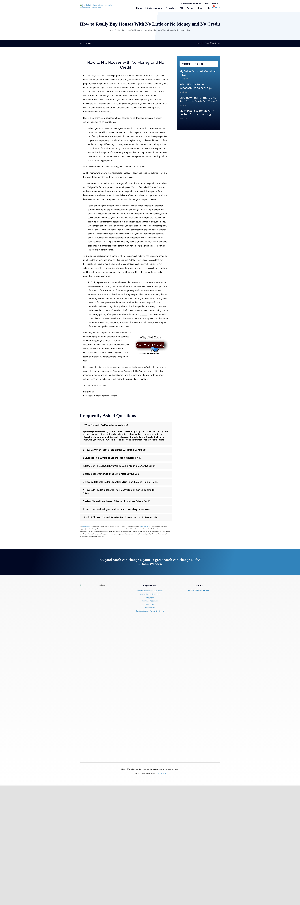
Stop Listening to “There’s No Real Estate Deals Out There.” (198, 99)
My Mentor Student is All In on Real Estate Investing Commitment (197, 112)
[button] (209, 8)
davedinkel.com (87, 526)
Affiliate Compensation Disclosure (150, 591)
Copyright (150, 597)
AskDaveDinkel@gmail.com (198, 590)
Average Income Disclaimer (150, 594)
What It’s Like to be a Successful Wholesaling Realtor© (195, 86)
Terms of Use (150, 607)
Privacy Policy (150, 604)
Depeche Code (162, 773)
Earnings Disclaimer (150, 601)
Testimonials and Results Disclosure (150, 611)
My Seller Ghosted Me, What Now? (198, 73)
